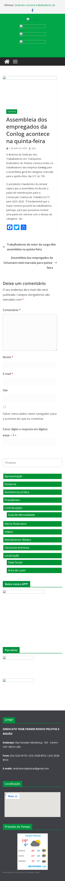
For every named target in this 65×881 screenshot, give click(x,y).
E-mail (8, 374)
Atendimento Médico (18, 540)
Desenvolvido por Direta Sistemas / (14, 872)
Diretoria (10, 484)
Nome (8, 357)
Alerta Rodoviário (16, 524)
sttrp (33, 148)
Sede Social (15, 562)
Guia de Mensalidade (21, 515)
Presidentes (12, 500)
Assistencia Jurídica (17, 492)
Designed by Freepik (32, 872)
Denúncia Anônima (17, 548)
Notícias (12, 111)
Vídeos (9, 532)
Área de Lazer (17, 570)
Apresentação (13, 476)
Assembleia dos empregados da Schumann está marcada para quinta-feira (28, 263)
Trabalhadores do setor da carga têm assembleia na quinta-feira (31, 247)
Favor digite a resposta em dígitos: (25, 429)
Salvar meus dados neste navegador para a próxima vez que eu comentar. (30, 416)
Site (5, 390)
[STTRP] (7, 61)
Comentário (12, 310)
